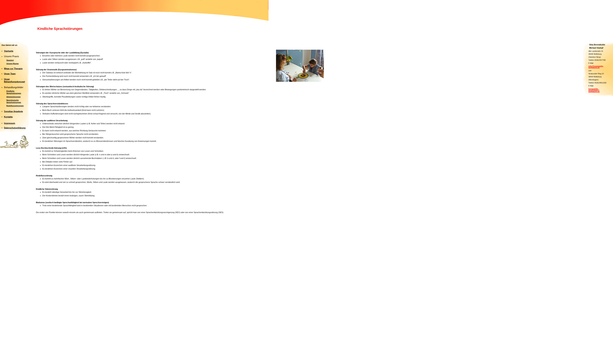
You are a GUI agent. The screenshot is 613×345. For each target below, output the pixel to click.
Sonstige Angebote (13, 111)
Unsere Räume (12, 64)
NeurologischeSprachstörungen (13, 101)
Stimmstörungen (13, 97)
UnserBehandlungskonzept (14, 80)
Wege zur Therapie (13, 68)
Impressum (9, 123)
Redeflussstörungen (15, 106)
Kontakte (8, 117)
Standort (10, 60)
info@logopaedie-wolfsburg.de (596, 67)
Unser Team (10, 74)
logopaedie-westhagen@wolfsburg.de (594, 90)
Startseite (8, 51)
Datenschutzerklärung (15, 128)
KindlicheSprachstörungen (13, 92)
